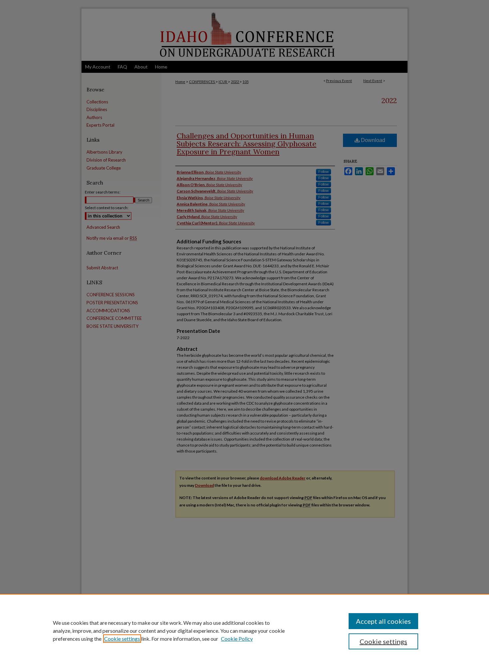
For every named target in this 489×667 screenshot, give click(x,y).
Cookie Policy (237, 638)
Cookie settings (122, 638)
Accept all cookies (383, 621)
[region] (244, 630)
